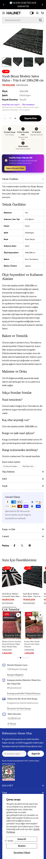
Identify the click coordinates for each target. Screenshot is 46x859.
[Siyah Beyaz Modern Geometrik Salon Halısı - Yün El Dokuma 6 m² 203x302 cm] (11, 578)
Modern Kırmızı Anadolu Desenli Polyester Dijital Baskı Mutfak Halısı (11, 644)
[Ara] (40, 20)
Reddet (22, 846)
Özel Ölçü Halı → (28, 466)
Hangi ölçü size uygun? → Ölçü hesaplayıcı (18, 105)
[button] (3, 4)
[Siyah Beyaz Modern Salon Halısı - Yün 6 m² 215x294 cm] (32, 578)
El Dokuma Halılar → (11, 466)
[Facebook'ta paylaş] (14, 545)
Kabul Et (22, 839)
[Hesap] (37, 13)
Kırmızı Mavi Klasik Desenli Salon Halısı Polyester (32, 644)
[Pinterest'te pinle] (30, 545)
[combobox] (23, 20)
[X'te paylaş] (22, 545)
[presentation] (4, 632)
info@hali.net (14, 718)
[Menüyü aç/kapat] (3, 13)
